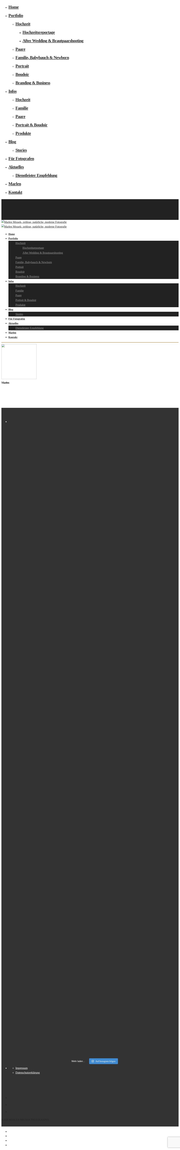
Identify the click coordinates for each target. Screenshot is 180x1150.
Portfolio (15, 15)
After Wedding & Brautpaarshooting (52, 40)
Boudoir (22, 74)
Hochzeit (22, 24)
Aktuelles (16, 167)
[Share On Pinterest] (9, 1140)
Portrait (22, 66)
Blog (12, 141)
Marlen (14, 183)
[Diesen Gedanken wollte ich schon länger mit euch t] (18, 624)
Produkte (23, 133)
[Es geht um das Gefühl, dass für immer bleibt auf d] (169, 483)
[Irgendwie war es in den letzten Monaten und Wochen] (40, 613)
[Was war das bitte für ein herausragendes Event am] (147, 734)
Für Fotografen (21, 158)
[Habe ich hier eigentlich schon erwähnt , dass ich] (61, 463)
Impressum (21, 1068)
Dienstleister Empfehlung (36, 175)
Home (13, 7)
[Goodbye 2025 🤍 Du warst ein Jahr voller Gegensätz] (83, 728)
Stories (21, 150)
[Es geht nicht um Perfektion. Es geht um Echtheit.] (126, 514)
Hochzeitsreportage (38, 32)
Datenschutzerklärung (27, 1072)
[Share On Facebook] (9, 1131)
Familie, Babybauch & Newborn (42, 57)
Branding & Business (32, 82)
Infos (12, 91)
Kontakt (15, 192)
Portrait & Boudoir (31, 125)
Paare (20, 49)
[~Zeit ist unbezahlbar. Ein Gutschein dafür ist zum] (104, 739)
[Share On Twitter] (9, 1135)
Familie (21, 108)
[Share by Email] (9, 1145)
